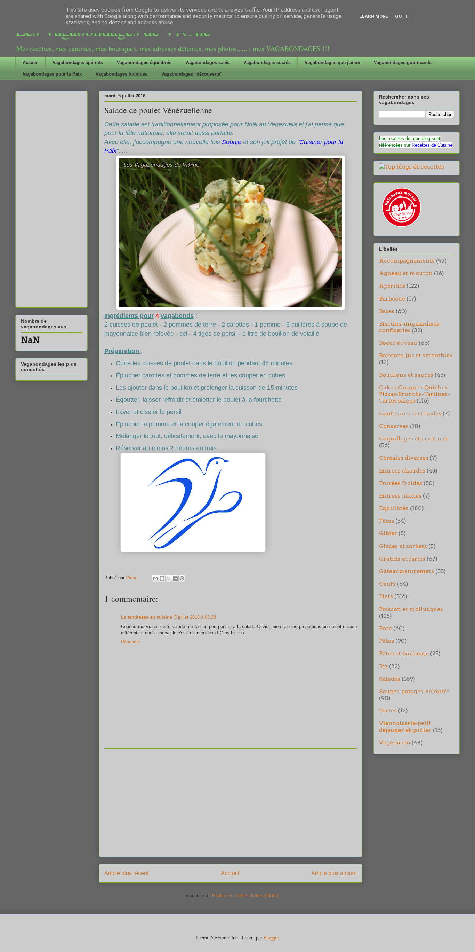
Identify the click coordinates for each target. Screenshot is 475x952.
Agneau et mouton (406, 273)
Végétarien (394, 742)
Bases (386, 311)
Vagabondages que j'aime (332, 62)
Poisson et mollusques (411, 609)
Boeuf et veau (398, 343)
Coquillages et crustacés (414, 438)
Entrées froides (400, 483)
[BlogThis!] (162, 578)
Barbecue (392, 298)
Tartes (388, 710)
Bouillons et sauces (406, 375)
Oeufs (387, 583)
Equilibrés (394, 508)
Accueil (31, 62)
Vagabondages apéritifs (78, 62)
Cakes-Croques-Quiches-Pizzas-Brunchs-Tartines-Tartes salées (414, 394)
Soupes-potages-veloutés (414, 691)
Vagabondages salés (207, 62)
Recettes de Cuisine (432, 145)
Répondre (130, 642)
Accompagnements (407, 260)
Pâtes (386, 641)
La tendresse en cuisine (146, 617)
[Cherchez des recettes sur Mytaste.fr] (411, 166)
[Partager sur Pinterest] (181, 578)
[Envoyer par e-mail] (155, 578)
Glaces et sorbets (403, 546)
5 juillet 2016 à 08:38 (195, 617)
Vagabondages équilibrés (144, 62)
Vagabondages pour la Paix (52, 74)
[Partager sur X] (168, 578)
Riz (383, 666)
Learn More (373, 16)
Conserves (394, 426)
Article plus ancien (334, 873)
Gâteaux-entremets (406, 571)
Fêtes (386, 520)
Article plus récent (126, 873)
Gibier (388, 533)
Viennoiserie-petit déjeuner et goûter (405, 726)
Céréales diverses (403, 457)
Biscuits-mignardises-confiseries (410, 327)
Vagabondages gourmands (403, 62)
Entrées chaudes (402, 470)
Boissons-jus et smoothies (415, 355)
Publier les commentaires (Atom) (245, 895)
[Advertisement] (230, 802)
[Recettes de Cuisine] (401, 227)
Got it (403, 16)
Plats (386, 596)
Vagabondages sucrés (267, 62)
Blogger (271, 938)
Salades (389, 679)
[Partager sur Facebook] (175, 578)
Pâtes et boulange (404, 653)
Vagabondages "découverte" (191, 74)
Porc (385, 628)
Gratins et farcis (402, 558)
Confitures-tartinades (410, 413)
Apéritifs (392, 285)
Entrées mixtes (400, 495)
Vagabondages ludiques (121, 74)
